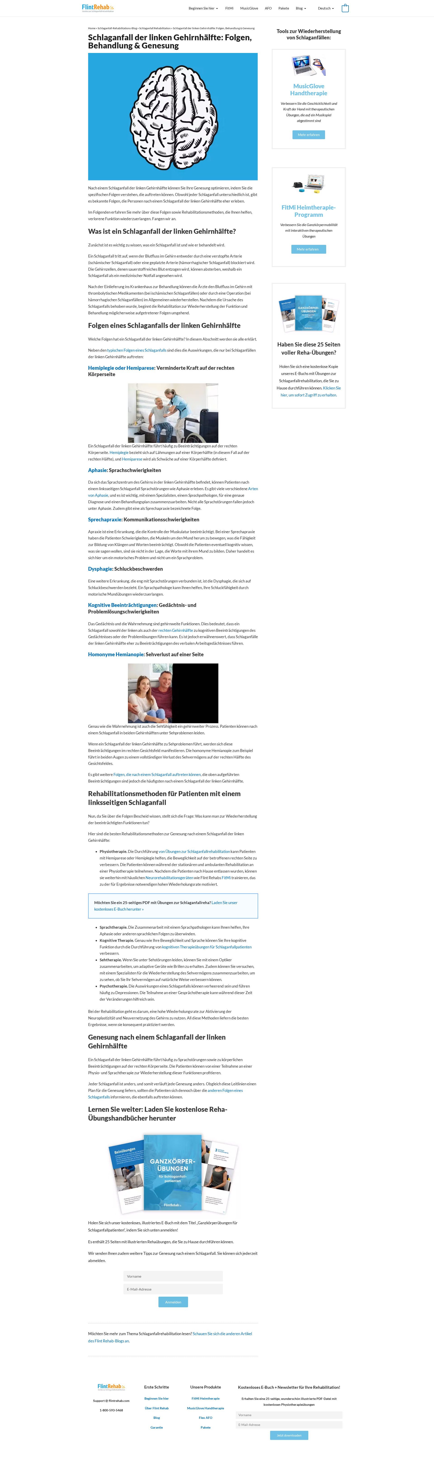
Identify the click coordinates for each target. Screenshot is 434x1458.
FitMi (229, 8)
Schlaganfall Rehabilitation (155, 28)
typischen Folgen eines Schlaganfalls (136, 350)
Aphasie (97, 470)
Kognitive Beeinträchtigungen (122, 605)
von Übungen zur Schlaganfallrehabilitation (194, 851)
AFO (268, 8)
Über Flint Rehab (157, 1408)
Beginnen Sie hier (202, 8)
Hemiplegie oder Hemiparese (121, 368)
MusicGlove (249, 8)
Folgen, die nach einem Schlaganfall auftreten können (157, 774)
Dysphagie (100, 569)
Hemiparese (132, 459)
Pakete (283, 8)
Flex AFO (205, 1418)
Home (91, 28)
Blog (299, 8)
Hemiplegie (119, 452)
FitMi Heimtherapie (205, 1398)
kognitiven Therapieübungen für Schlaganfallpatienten (207, 947)
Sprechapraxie (104, 519)
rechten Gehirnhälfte (175, 630)
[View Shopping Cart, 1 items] (345, 8)
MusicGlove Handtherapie (205, 1408)
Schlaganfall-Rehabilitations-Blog (117, 28)
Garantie (157, 1427)
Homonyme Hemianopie (116, 654)
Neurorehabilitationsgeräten (169, 877)
